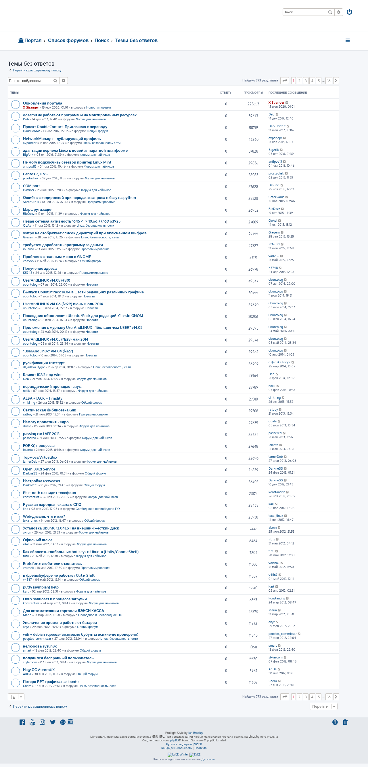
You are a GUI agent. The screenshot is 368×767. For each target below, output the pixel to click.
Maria (27, 615)
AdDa (27, 674)
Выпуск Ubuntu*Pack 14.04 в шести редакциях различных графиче (83, 291)
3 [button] (306, 80)
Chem (27, 686)
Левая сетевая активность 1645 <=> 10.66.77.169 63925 (71, 221)
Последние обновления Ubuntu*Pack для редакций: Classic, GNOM (83, 315)
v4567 (27, 580)
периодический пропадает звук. (52, 386)
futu (26, 556)
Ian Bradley (195, 732)
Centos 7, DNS (35, 173)
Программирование (101, 202)
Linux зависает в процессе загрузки (55, 598)
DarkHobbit (31, 131)
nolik (26, 391)
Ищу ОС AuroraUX (39, 669)
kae (25, 509)
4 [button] (312, 80)
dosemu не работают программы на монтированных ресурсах (80, 114)
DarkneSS (30, 473)
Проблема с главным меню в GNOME (57, 256)
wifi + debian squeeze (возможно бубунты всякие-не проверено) (80, 634)
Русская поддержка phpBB (184, 744)
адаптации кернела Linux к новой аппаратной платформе (75, 150)
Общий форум (97, 131)
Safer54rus (31, 202)
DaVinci (28, 190)
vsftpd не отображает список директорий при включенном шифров (85, 232)
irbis (26, 544)
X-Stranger (31, 107)
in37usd (28, 249)
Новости (92, 284)
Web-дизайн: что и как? (44, 516)
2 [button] (299, 80)
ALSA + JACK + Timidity (42, 398)
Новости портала (98, 107)
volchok (28, 568)
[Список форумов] (60, 15)
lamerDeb (30, 462)
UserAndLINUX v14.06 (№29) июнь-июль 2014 (63, 303)
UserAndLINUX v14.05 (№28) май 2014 (55, 339)
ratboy (27, 414)
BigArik (28, 155)
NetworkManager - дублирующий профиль (62, 138)
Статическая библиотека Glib (49, 409)
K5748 (27, 273)
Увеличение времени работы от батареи (60, 622)
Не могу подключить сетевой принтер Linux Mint (67, 162)
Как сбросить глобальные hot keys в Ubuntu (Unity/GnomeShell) (81, 551)
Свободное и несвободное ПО (98, 509)
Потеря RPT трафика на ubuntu (50, 681)
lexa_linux (30, 521)
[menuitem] (350, 12)
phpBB (174, 740)
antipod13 (30, 166)
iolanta (28, 450)
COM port (31, 185)
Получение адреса (40, 268)
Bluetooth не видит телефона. (50, 492)
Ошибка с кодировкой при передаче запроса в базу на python (79, 197)
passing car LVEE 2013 (41, 433)
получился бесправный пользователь (58, 657)
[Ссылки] (348, 40)
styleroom (30, 662)
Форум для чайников (91, 119)
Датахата (208, 759)
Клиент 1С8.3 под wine (42, 374)
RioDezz (28, 214)
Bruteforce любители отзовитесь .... (54, 563)
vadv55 (28, 261)
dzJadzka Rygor (34, 367)
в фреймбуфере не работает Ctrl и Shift (59, 575)
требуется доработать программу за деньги (63, 244)
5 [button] (319, 80)
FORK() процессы (39, 445)
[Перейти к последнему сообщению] (287, 102)
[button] (284, 80)
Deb (26, 119)
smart (27, 650)
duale (27, 426)
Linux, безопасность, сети (101, 143)
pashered (29, 438)
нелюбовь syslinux (40, 645)
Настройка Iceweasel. (42, 480)
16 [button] (329, 80)
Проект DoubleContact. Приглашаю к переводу (65, 126)
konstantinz (31, 497)
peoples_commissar (37, 639)
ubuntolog (30, 284)
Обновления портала (42, 102)
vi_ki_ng (29, 402)
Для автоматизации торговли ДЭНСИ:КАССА (63, 610)
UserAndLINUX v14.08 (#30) (46, 280)
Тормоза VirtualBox (40, 457)
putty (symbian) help (41, 586)
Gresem (28, 237)
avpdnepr (30, 143)
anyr (26, 627)
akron (27, 532)
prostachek (31, 178)
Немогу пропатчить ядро (46, 421)
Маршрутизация (38, 209)
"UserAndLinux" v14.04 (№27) (48, 350)
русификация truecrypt (44, 362)
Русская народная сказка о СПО (52, 504)
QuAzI (27, 225)
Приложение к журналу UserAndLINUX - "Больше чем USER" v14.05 (82, 327)
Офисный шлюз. (38, 539)
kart (26, 591)
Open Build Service (39, 468)
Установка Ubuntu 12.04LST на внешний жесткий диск (71, 527)
